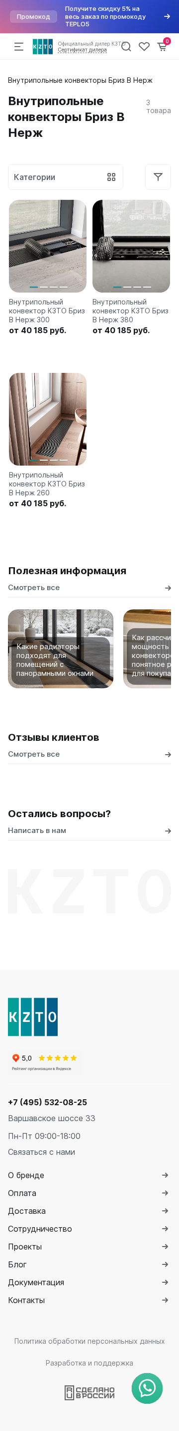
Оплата (22, 1193)
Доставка (27, 1211)
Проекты (25, 1247)
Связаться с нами (41, 1152)
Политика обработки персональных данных (89, 1341)
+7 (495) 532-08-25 (47, 1102)
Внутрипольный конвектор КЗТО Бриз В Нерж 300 (47, 311)
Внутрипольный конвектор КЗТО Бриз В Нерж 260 (47, 484)
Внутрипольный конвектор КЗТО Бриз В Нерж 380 (130, 311)
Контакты (26, 1300)
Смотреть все (34, 587)
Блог (17, 1264)
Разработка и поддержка (89, 1363)
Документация (36, 1282)
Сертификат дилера (82, 50)
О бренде (26, 1175)
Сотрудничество (40, 1229)
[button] (34, 287)
